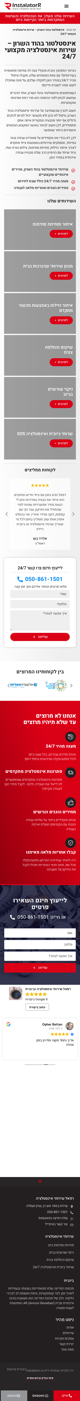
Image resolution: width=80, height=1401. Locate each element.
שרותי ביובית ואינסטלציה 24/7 (53, 1267)
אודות (70, 1327)
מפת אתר (67, 1349)
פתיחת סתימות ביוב (61, 1245)
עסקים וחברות (64, 1338)
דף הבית (71, 30)
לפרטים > (61, 233)
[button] (66, 6)
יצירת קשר (66, 1344)
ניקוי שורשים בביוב (61, 1252)
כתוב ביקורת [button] (37, 1007)
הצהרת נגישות (16, 1369)
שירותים (68, 1333)
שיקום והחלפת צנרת (60, 1259)
